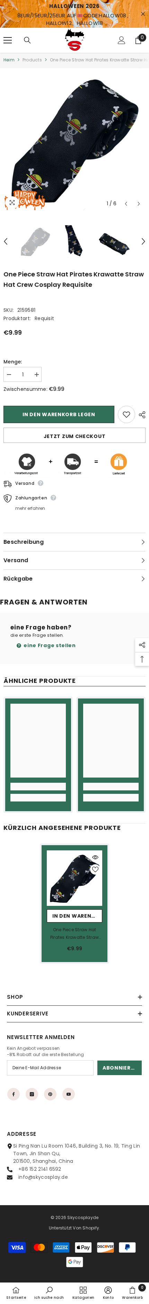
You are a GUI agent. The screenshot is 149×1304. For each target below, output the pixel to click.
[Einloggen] (121, 40)
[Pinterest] (50, 1094)
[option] (74, 139)
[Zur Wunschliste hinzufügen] (126, 414)
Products (32, 60)
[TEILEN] (140, 414)
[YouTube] (68, 1094)
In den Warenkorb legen (59, 414)
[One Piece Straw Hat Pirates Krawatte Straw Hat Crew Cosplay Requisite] (74, 878)
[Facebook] (13, 1094)
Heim (9, 60)
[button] (126, 204)
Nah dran (143, 14)
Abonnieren (120, 1067)
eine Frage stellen (49, 645)
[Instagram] (31, 1094)
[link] (38, 786)
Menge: (12, 361)
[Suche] (27, 40)
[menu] (7, 40)
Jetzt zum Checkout (75, 436)
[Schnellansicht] (95, 857)
